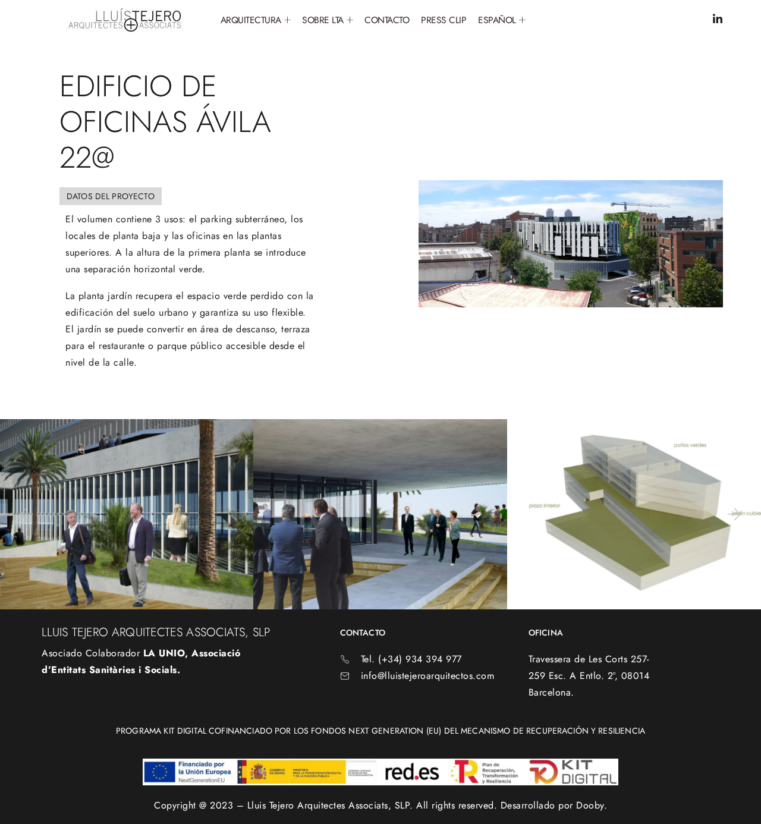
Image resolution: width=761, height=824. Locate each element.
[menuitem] (501, 20)
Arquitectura (251, 20)
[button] (25, 514)
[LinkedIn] (718, 20)
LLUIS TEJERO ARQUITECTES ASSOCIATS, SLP (156, 632)
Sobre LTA (323, 20)
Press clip (443, 20)
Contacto (386, 20)
